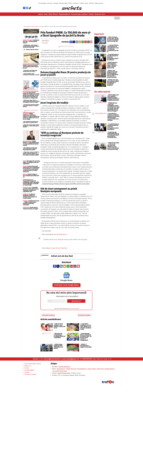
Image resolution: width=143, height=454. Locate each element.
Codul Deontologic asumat (32, 363)
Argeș (46, 14)
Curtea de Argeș (76, 14)
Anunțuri (49, 3)
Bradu (58, 248)
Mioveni (55, 14)
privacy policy (75, 308)
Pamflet (91, 3)
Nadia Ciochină (71, 369)
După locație (35, 26)
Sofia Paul (100, 369)
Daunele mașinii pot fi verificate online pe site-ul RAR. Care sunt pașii (65, 239)
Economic (76, 3)
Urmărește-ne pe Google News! (66, 285)
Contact (26, 368)
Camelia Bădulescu (64, 366)
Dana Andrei (92, 369)
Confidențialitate (29, 370)
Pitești (50, 14)
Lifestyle (55, 3)
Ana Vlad (45, 43)
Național (40, 14)
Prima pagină (42, 3)
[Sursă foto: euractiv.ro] (66, 46)
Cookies (26, 372)
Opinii (86, 3)
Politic (70, 3)
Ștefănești (84, 14)
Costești (91, 14)
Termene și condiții (30, 374)
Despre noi (27, 366)
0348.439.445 (87, 359)
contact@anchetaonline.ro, (53, 359)
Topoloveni (97, 14)
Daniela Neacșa (109, 369)
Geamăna (64, 248)
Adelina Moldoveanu (64, 373)
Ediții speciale (99, 3)
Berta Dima (63, 371)
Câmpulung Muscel (64, 14)
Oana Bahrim (61, 369)
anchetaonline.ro (61, 234)
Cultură (82, 3)
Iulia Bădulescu (82, 369)
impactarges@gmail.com (70, 359)
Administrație (63, 3)
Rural (103, 14)
